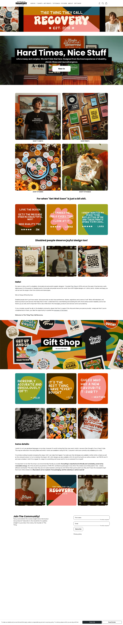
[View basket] (106, 3)
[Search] (103, 3)
